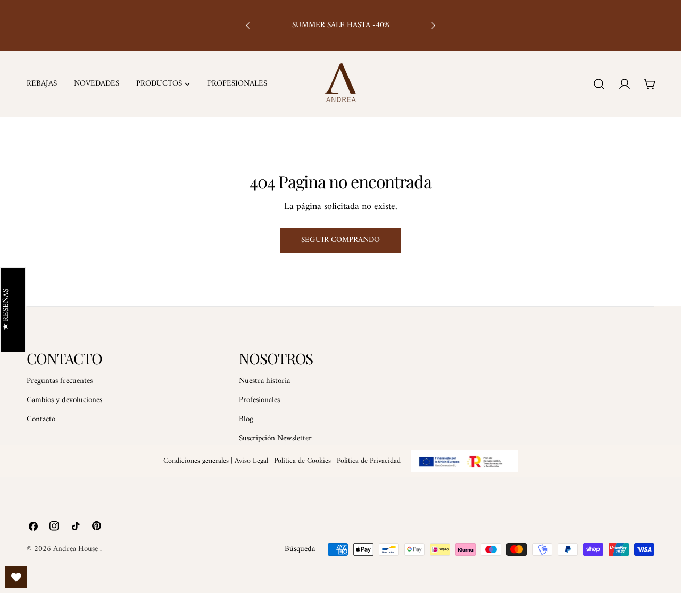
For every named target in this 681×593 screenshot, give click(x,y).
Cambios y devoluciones (64, 400)
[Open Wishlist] (16, 577)
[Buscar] (599, 84)
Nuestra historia (264, 381)
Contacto (41, 419)
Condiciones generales (196, 460)
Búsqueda (300, 549)
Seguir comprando (340, 240)
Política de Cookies (302, 460)
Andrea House (76, 549)
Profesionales (259, 400)
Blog (246, 419)
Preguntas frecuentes (60, 381)
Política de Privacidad (369, 460)
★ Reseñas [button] (6, 309)
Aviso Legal (251, 460)
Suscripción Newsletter (275, 438)
